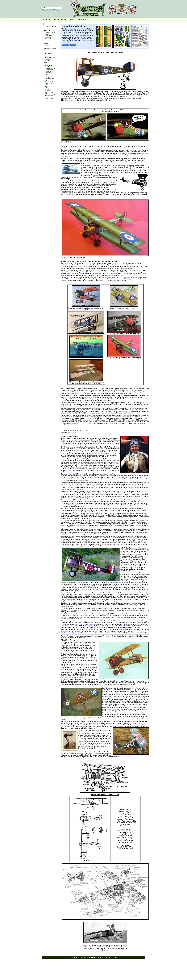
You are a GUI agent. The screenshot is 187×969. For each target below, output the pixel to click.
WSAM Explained (49, 57)
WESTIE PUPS (48, 82)
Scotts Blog (47, 59)
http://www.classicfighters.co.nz (71, 633)
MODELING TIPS (49, 77)
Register (46, 46)
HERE (67, 100)
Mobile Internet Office (50, 83)
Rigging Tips (48, 72)
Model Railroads (49, 98)
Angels (46, 62)
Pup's (79, 96)
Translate (57, 10)
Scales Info (47, 86)
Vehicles (73, 19)
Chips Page (47, 91)
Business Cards (49, 92)
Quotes (46, 89)
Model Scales (49, 69)
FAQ (50, 19)
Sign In (46, 43)
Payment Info (48, 36)
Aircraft (56, 19)
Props (46, 74)
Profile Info (47, 39)
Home (45, 19)
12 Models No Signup (50, 94)
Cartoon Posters (49, 97)
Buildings (64, 19)
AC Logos (48, 66)
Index (46, 85)
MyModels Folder (49, 32)
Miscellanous (82, 19)
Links (46, 88)
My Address (47, 37)
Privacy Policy (48, 95)
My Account (47, 30)
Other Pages (48, 53)
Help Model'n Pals (49, 60)
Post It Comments (50, 68)
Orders (46, 34)
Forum (46, 56)
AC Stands (48, 71)
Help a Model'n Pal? (50, 48)
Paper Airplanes (49, 100)
